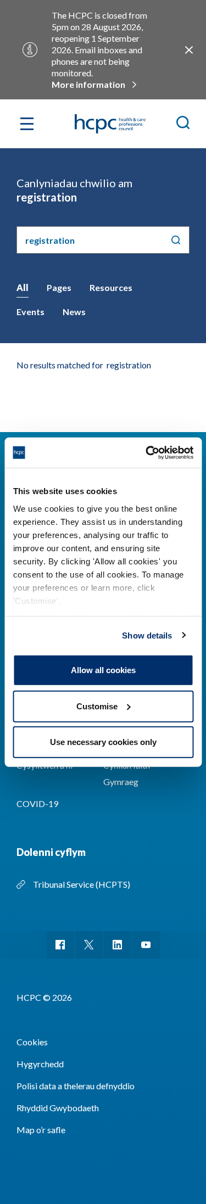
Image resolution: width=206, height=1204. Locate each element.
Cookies (32, 1042)
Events (30, 311)
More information (88, 84)
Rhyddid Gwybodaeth (57, 1107)
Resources (111, 287)
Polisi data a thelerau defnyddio (75, 1085)
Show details (147, 635)
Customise (97, 705)
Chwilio (176, 240)
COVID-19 (37, 803)
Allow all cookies (103, 670)
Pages (59, 287)
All (22, 287)
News (74, 311)
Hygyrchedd (40, 1064)
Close (189, 50)
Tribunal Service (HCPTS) (81, 884)
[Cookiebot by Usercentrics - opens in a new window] (146, 452)
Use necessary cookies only (103, 742)
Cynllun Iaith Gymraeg (126, 773)
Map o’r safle (40, 1129)
